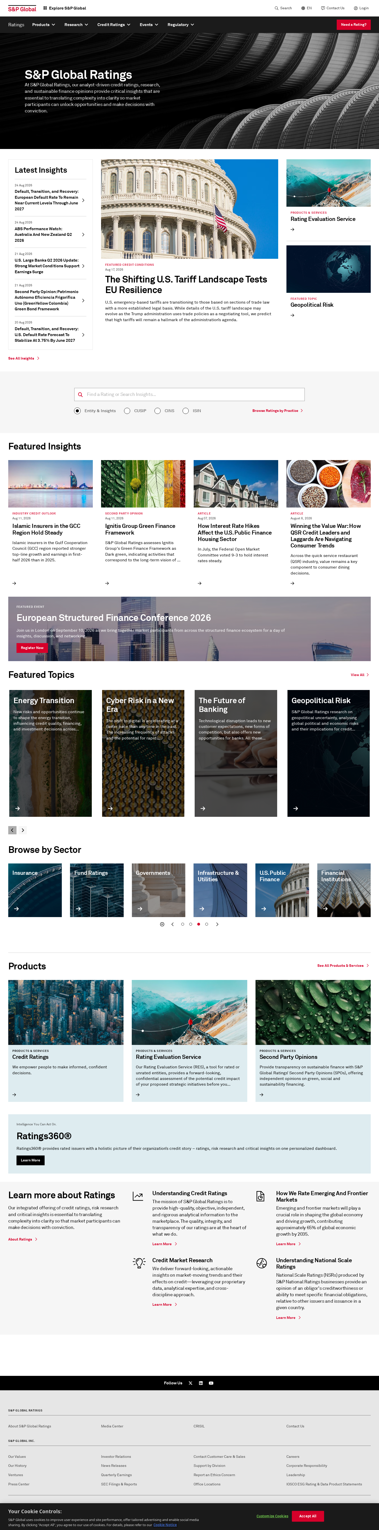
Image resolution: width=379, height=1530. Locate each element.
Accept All (307, 1516)
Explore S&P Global (67, 8)
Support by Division (209, 1466)
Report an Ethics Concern (214, 1475)
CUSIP (140, 410)
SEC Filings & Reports (119, 1484)
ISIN (197, 410)
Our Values (17, 1456)
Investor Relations (116, 1456)
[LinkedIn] (201, 1383)
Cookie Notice (165, 1524)
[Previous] (12, 830)
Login (364, 8)
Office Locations (207, 1484)
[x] (190, 1383)
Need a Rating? (353, 24)
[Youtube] (211, 1383)
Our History (17, 1466)
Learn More (30, 1160)
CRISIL (199, 1426)
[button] (162, 924)
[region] (189, 1516)
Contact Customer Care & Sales (219, 1456)
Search (286, 8)
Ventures (15, 1475)
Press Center (18, 1484)
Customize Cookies (272, 1516)
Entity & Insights (100, 410)
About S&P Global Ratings (29, 1426)
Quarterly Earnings (116, 1475)
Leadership (295, 1475)
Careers (292, 1456)
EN (309, 8)
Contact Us (335, 8)
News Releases (113, 1466)
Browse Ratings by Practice (275, 410)
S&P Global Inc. (21, 1441)
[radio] (77, 411)
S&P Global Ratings (25, 1410)
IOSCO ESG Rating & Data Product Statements (324, 1484)
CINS (169, 410)
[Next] (23, 830)
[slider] (189, 896)
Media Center (112, 1426)
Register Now (32, 647)
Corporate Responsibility (306, 1466)
